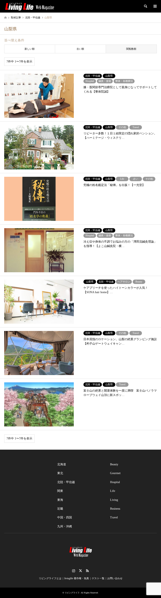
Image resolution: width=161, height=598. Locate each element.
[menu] (154, 6)
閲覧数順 (131, 48)
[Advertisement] (27, 481)
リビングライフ (72, 593)
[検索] (145, 6)
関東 (60, 490)
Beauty (114, 464)
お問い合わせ (114, 578)
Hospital (115, 482)
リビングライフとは (50, 578)
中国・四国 (64, 517)
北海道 (61, 464)
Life (112, 490)
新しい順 (30, 48)
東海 (60, 499)
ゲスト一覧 (98, 578)
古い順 (80, 48)
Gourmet (115, 473)
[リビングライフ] (29, 6)
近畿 (60, 508)
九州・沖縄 (64, 526)
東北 (60, 473)
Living (114, 499)
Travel (114, 517)
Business (115, 508)
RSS (87, 570)
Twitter (80, 570)
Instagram (73, 570)
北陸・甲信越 (66, 482)
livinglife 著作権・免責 (76, 578)
